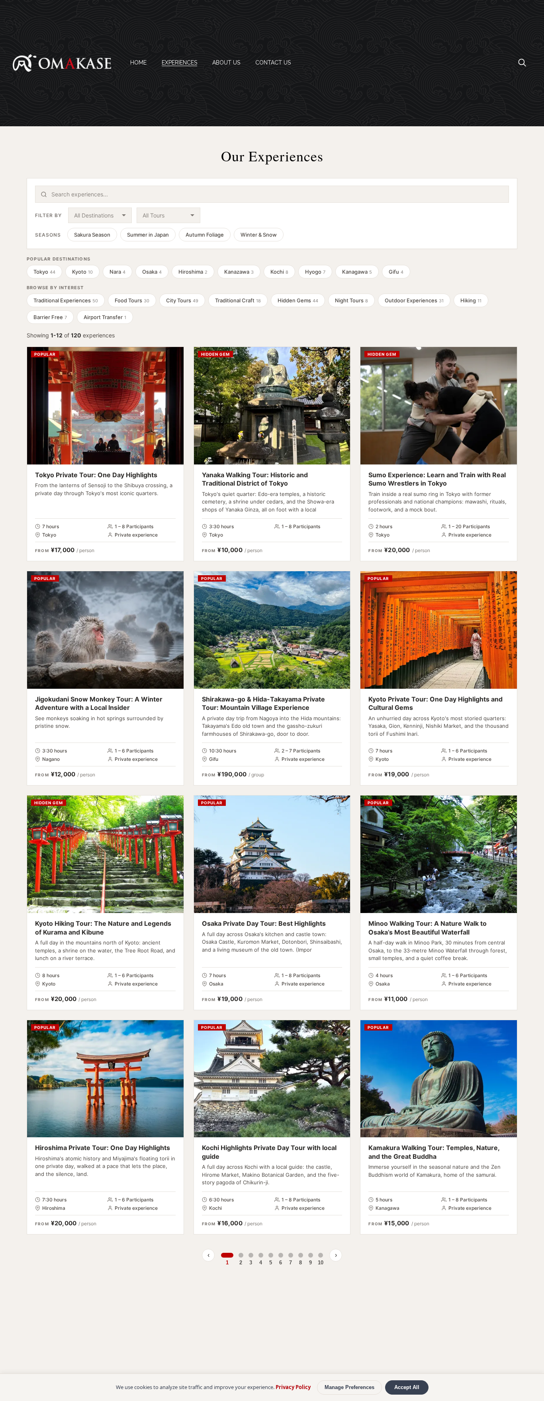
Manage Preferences (349, 1387)
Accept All (406, 1387)
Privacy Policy (293, 1387)
